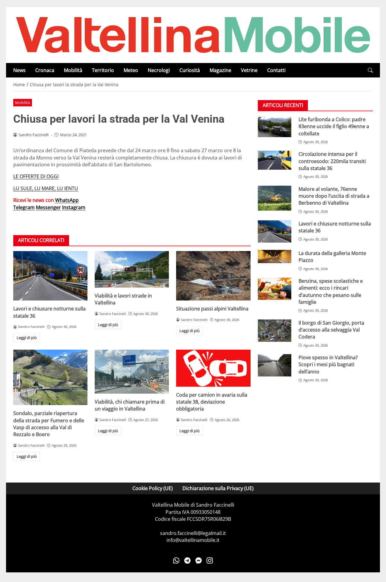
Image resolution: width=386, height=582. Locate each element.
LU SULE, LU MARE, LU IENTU (45, 188)
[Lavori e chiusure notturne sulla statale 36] (50, 275)
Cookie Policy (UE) (152, 488)
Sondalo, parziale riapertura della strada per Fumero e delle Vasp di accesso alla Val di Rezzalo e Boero (48, 424)
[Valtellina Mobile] (193, 34)
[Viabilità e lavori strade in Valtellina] (132, 269)
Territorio (103, 70)
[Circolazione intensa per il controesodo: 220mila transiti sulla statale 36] (274, 160)
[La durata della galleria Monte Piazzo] (274, 256)
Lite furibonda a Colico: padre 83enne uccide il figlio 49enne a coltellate (334, 126)
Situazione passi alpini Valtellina (212, 308)
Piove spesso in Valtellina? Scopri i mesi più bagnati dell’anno (328, 364)
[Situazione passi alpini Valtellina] (213, 275)
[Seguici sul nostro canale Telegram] (187, 560)
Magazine (220, 70)
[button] (370, 70)
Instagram (73, 207)
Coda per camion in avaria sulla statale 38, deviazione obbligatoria (211, 402)
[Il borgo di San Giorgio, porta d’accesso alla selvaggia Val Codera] (274, 330)
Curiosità (189, 70)
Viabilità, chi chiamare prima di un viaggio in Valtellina (130, 405)
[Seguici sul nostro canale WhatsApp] (176, 560)
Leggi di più (27, 337)
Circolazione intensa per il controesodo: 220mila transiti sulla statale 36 (332, 161)
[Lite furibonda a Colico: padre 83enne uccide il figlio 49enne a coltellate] (274, 126)
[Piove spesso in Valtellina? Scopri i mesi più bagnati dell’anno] (274, 365)
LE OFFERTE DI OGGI (36, 176)
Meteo (131, 70)
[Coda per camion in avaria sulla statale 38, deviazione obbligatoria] (213, 368)
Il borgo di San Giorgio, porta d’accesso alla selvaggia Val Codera (331, 329)
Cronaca (44, 70)
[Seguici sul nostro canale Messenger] (198, 560)
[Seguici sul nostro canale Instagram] (210, 560)
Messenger (48, 207)
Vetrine (249, 70)
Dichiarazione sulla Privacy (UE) (218, 488)
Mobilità (73, 70)
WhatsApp (67, 200)
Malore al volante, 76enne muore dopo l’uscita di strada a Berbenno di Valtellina (334, 196)
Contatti (276, 70)
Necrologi (159, 70)
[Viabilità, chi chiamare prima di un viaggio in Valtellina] (132, 372)
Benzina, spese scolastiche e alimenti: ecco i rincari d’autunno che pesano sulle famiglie (331, 291)
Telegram (24, 207)
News (19, 70)
